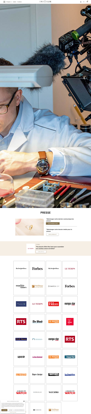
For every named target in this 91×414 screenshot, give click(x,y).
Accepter (4, 410)
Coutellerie (19, 1)
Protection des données (13, 412)
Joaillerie (14, 1)
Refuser (10, 410)
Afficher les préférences (19, 410)
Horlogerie (8, 1)
